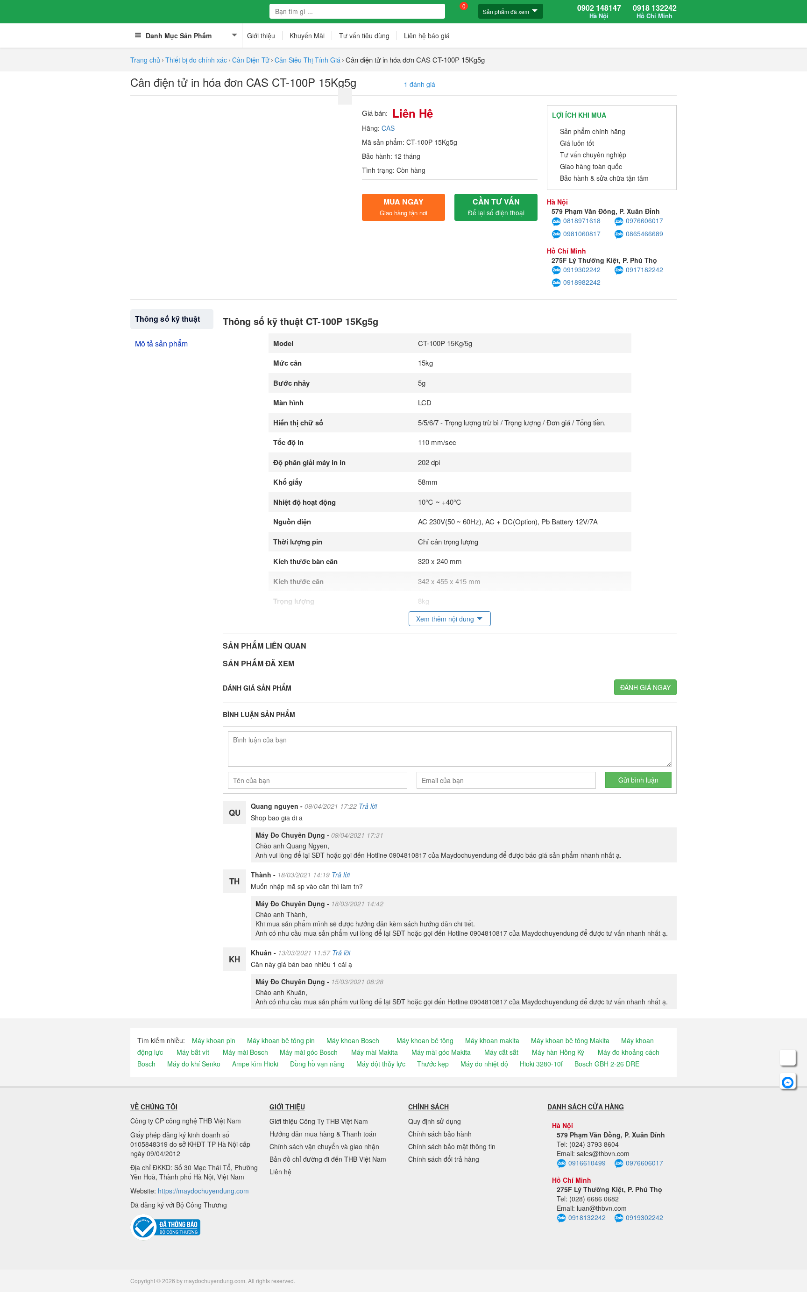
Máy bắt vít (193, 1052)
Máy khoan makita (492, 1040)
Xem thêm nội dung (445, 618)
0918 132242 (655, 12)
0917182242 (644, 269)
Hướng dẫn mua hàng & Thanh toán (322, 1133)
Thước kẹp (433, 1063)
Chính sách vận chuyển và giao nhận (324, 1146)
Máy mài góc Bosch (309, 1052)
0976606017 (644, 220)
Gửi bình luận (638, 779)
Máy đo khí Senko (193, 1063)
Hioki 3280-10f (541, 1063)
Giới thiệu (261, 35)
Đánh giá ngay (645, 687)
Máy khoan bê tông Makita (570, 1040)
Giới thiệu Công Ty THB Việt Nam (318, 1121)
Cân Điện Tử (250, 59)
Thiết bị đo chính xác (196, 59)
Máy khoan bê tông (424, 1040)
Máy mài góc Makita (441, 1052)
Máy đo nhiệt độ (484, 1063)
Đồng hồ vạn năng (317, 1063)
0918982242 (582, 282)
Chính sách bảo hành (440, 1133)
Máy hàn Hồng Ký (558, 1052)
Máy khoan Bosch (352, 1040)
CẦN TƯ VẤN (496, 206)
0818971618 (582, 220)
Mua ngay (403, 206)
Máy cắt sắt (501, 1052)
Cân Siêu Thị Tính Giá (307, 59)
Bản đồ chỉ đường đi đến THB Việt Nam (327, 1159)
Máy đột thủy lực (380, 1063)
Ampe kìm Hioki (255, 1063)
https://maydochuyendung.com (203, 1190)
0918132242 (587, 1217)
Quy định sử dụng (434, 1121)
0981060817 (582, 233)
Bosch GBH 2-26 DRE (606, 1063)
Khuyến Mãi (307, 35)
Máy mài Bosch (245, 1052)
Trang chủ (145, 59)
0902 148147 (599, 12)
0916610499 (587, 1162)
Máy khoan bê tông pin (281, 1040)
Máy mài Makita (374, 1052)
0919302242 (582, 269)
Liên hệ (280, 1171)
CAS (388, 128)
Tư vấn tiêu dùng (364, 35)
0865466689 (644, 233)
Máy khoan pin (213, 1040)
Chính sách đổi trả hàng (443, 1159)
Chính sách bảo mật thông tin (452, 1146)
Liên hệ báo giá (427, 35)
